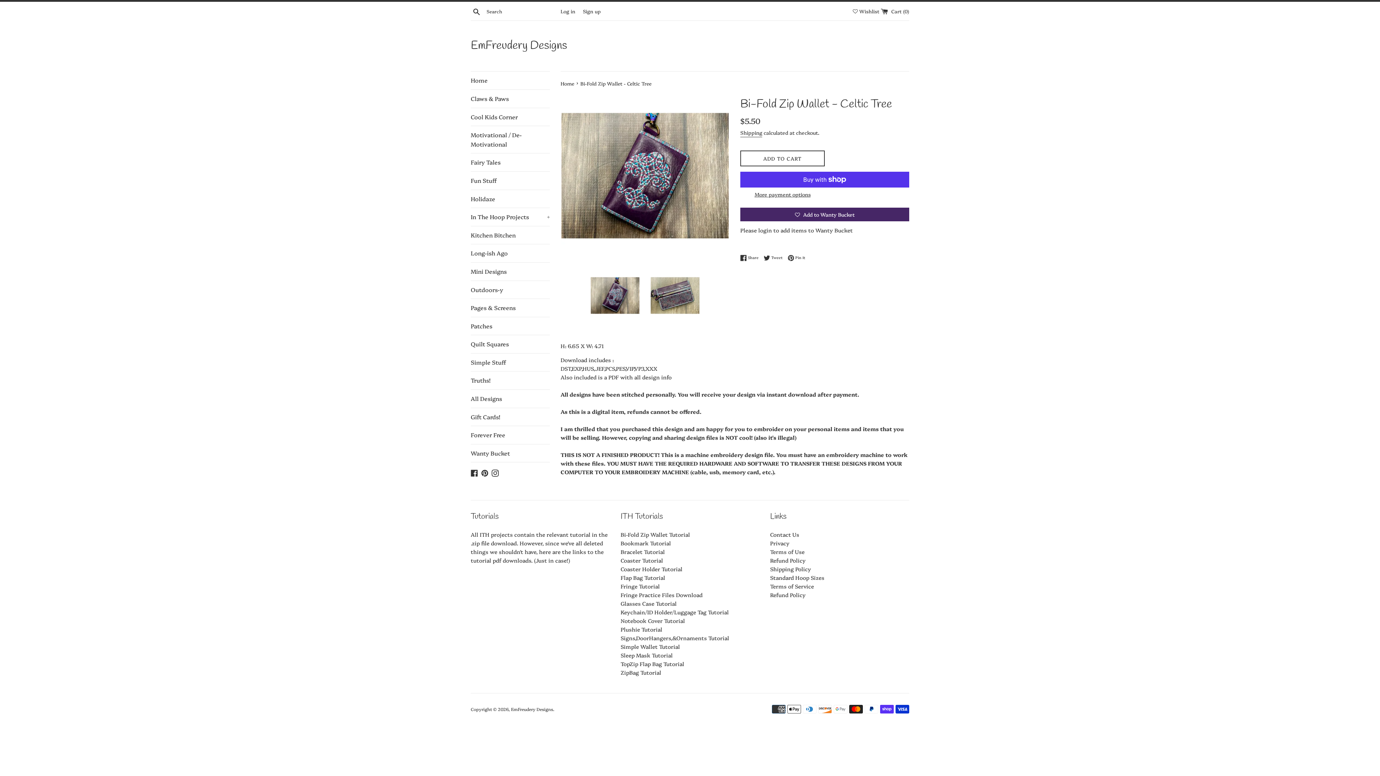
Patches (481, 326)
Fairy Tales (486, 162)
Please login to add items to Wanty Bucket (796, 230)
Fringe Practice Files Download (662, 595)
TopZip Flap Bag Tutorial (652, 664)
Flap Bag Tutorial (643, 577)
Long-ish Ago (489, 253)
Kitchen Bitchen (493, 235)
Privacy (780, 543)
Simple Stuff (488, 362)
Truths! (481, 380)
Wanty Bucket (490, 453)
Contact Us (784, 534)
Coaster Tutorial (642, 560)
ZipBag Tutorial (641, 672)
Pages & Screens (493, 307)
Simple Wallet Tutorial (650, 646)
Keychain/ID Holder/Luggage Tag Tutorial (675, 612)
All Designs (486, 398)
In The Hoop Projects (510, 217)
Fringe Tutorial (640, 586)
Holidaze (483, 199)
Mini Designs (489, 271)
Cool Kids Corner (494, 117)
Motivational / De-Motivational (496, 139)
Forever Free (488, 435)
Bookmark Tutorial (646, 543)
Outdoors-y (487, 290)
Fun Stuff (484, 180)
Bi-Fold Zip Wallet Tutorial (655, 534)
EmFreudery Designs (519, 46)
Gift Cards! (485, 417)
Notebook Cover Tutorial (653, 620)
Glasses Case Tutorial (649, 603)
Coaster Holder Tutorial (651, 569)
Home (479, 80)
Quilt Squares (490, 344)
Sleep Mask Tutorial (647, 655)
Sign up (592, 11)
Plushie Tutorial (641, 629)
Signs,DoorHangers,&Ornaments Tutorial (675, 638)
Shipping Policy (790, 569)
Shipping (751, 132)
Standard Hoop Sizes (797, 577)
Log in (568, 11)
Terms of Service (792, 586)
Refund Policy (788, 560)
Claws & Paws (490, 98)
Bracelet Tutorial (643, 551)
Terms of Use (787, 551)
